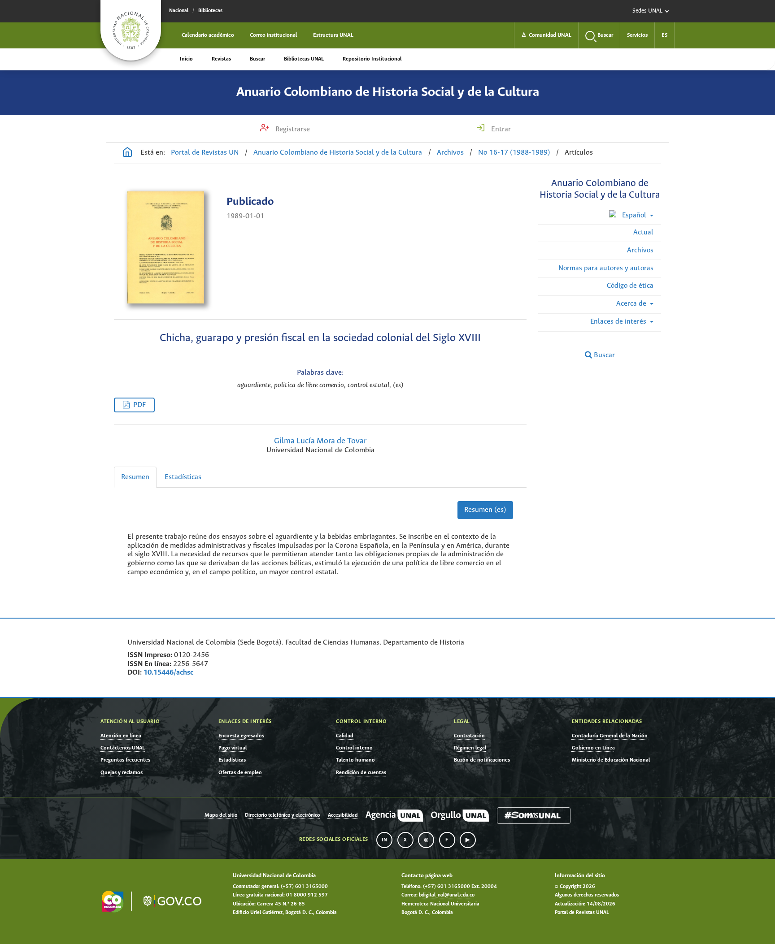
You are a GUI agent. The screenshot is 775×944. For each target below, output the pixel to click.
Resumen (135, 477)
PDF (139, 405)
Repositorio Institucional (372, 59)
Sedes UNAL (647, 11)
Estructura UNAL (333, 35)
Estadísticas (183, 477)
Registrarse (292, 129)
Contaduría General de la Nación (610, 736)
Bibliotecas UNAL (304, 59)
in (384, 840)
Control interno (354, 748)
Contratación (469, 736)
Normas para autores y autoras (605, 268)
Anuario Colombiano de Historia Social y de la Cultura (387, 92)
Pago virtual (232, 748)
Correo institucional (273, 35)
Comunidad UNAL (546, 35)
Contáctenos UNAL (122, 748)
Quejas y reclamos (121, 772)
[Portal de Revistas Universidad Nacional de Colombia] (127, 153)
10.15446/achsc (168, 672)
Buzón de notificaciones (482, 760)
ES (664, 35)
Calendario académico (208, 35)
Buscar (257, 59)
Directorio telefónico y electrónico (282, 815)
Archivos (450, 152)
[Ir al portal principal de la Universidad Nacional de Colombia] (130, 30)
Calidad (344, 736)
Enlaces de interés (619, 321)
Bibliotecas (210, 10)
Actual (643, 232)
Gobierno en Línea (593, 748)
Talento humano (355, 760)
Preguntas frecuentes (125, 760)
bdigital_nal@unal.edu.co (447, 895)
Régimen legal (470, 748)
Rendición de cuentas (361, 772)
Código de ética (630, 286)
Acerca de (632, 303)
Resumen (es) (485, 510)
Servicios (637, 35)
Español (634, 215)
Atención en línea (120, 736)
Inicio (186, 59)
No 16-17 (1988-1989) (514, 152)
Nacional (178, 10)
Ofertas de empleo (240, 772)
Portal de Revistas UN (205, 152)
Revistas (221, 59)
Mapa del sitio (221, 815)
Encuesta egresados (241, 736)
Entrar (500, 129)
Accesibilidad (343, 815)
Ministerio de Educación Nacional (611, 760)
